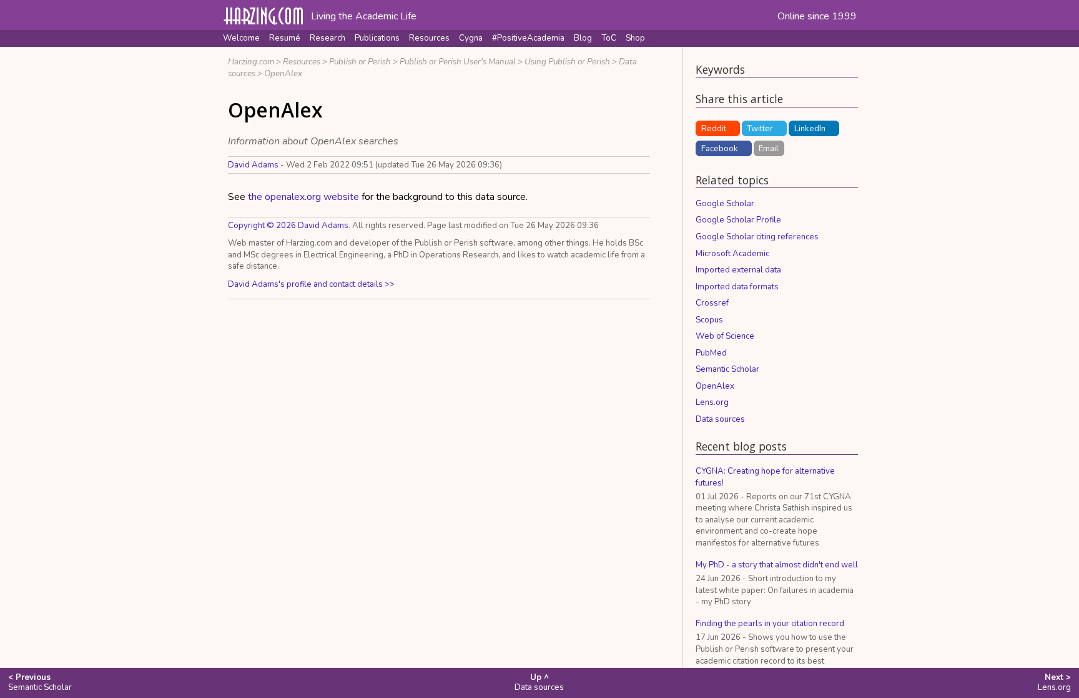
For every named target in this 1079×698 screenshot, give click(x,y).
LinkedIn (809, 128)
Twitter (760, 128)
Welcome (241, 38)
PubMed (711, 353)
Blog (583, 38)
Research (327, 38)
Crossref (712, 303)
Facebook (719, 148)
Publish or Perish (360, 61)
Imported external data (738, 270)
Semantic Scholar (727, 369)
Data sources (720, 419)
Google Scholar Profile (738, 220)
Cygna (471, 38)
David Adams (253, 165)
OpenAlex (283, 73)
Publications (377, 38)
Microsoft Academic (732, 253)
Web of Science (725, 336)
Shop (635, 38)
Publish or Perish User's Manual (458, 61)
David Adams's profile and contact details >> (311, 284)
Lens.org (712, 402)
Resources (429, 38)
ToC (608, 38)
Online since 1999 (817, 16)
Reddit (713, 128)
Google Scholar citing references (757, 236)
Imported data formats (737, 286)
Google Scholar (725, 203)
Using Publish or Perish (567, 61)
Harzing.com (251, 61)
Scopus (709, 320)
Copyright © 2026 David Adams (288, 225)
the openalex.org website (303, 197)
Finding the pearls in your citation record (770, 623)
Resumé (284, 38)
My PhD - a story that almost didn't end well (777, 565)
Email (769, 148)
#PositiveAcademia (528, 38)
